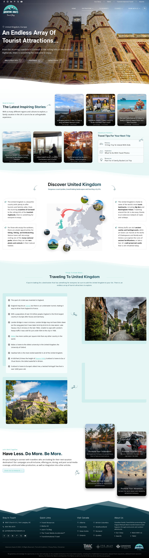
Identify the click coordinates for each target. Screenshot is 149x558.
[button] (144, 8)
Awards (119, 536)
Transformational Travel (50, 537)
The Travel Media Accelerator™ (53, 533)
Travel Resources (47, 523)
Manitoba (83, 527)
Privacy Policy (53, 547)
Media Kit (45, 526)
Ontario (82, 535)
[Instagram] (7, 1)
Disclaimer (61, 547)
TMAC (134, 536)
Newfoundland (101, 527)
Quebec (99, 535)
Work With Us (137, 533)
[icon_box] (115, 144)
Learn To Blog (46, 530)
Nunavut (99, 531)
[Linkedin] (11, 1)
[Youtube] (21, 1)
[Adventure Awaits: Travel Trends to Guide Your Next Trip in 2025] (100, 110)
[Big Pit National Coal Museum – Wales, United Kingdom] (78, 147)
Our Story (119, 533)
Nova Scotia (84, 531)
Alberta (82, 523)
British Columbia (102, 523)
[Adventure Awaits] (11, 10)
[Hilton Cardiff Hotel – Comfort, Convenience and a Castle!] (47, 147)
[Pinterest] (14, 1)
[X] (18, 1)
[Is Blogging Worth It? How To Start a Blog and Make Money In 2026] (69, 110)
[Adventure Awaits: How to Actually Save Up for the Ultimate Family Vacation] (17, 147)
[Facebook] (4, 1)
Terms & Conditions (41, 547)
